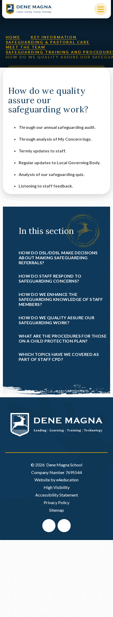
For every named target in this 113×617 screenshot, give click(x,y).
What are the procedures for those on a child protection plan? (62, 338)
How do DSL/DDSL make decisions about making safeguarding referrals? (58, 257)
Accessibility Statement (56, 494)
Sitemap (56, 510)
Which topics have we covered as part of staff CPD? (59, 357)
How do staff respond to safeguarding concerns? (50, 278)
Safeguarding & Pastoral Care (48, 42)
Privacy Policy (56, 502)
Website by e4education (56, 479)
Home (13, 37)
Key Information (54, 37)
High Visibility (57, 487)
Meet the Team (25, 47)
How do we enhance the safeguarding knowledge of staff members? (61, 299)
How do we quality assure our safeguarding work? (56, 320)
